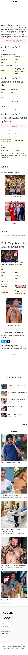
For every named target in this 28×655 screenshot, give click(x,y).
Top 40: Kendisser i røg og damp (16, 385)
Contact (6, 625)
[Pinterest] (15, 377)
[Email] (21, 377)
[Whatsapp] (18, 377)
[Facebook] (7, 377)
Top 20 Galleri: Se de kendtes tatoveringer (13, 565)
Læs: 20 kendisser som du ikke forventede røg (20, 286)
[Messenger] (10, 377)
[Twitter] (13, 377)
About (2, 625)
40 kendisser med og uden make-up (17, 392)
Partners (3, 623)
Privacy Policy (4, 626)
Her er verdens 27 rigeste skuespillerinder (13, 600)
